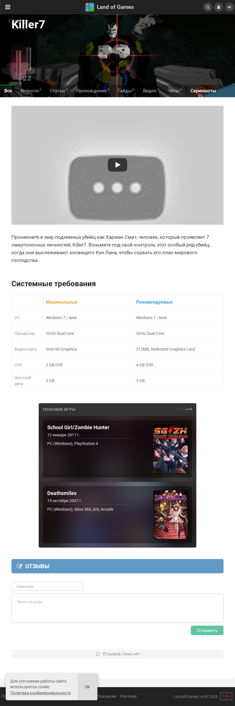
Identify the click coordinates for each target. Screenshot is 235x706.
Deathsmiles (62, 493)
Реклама (128, 696)
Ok (87, 687)
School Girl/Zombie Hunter (78, 427)
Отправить (207, 630)
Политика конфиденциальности (40, 693)
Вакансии (107, 696)
